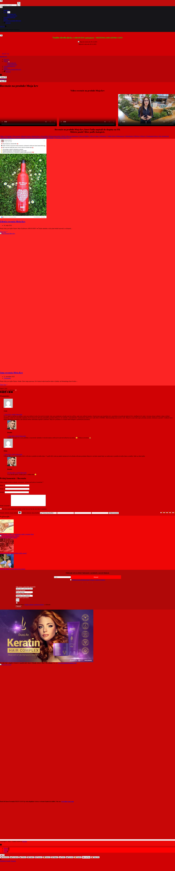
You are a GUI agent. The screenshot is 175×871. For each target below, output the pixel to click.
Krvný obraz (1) (96, 136)
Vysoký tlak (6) (32, 138)
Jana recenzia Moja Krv (11, 372)
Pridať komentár (5, 505)
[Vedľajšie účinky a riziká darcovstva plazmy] (7, 567)
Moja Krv (6, 59)
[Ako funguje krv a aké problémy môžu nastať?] (7, 551)
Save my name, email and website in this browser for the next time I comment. (24, 509)
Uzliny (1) (25, 138)
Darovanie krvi (11, 63)
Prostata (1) (5, 138)
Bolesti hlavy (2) (37, 136)
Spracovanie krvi (12, 64)
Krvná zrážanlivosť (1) (73, 136)
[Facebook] (1, 75)
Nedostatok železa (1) (153, 136)
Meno (2, 485)
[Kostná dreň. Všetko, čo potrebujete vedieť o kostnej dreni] (7, 532)
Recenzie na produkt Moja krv (12, 69)
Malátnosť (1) (104, 136)
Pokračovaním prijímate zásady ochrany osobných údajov (88, 580)
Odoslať (19, 606)
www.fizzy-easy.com (67, 801)
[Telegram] (8, 392)
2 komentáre (7, 378)
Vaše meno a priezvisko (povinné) (25, 587)
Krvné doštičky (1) (85, 136)
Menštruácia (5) (130, 136)
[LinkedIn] (5, 392)
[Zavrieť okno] (1, 35)
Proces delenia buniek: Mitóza (8, 537)
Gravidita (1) (45, 136)
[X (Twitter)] (3, 392)
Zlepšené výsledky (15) (50, 138)
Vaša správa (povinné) (22, 597)
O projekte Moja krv (9, 66)
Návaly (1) (144, 136)
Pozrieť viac (5, 54)
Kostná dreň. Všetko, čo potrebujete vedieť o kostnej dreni (17, 534)
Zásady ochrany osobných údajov (34, 604)
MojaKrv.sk (3, 56)
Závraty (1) (40, 138)
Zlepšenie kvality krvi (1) (64, 138)
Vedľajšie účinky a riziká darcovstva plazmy (12, 569)
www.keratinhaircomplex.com (67, 663)
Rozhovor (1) (12, 138)
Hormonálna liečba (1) (55, 136)
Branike (24, 841)
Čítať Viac (4, 232)
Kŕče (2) (64, 136)
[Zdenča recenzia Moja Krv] (23, 217)
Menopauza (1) (121, 136)
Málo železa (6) (112, 136)
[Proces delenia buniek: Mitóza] (9, 536)
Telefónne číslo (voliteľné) (23, 594)
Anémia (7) (10, 136)
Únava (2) (19, 138)
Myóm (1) (138, 136)
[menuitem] (4, 857)
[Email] (12, 392)
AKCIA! (8, 71)
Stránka (2, 492)
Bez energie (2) (17, 136)
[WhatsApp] (10, 392)
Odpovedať (19, 414)
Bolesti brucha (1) (27, 136)
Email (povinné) (20, 590)
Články (6, 68)
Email (2, 489)
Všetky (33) (3, 136)
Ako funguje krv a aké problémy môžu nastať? (13, 553)
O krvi (5, 61)
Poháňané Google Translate (8, 861)
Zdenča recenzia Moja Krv (12, 221)
